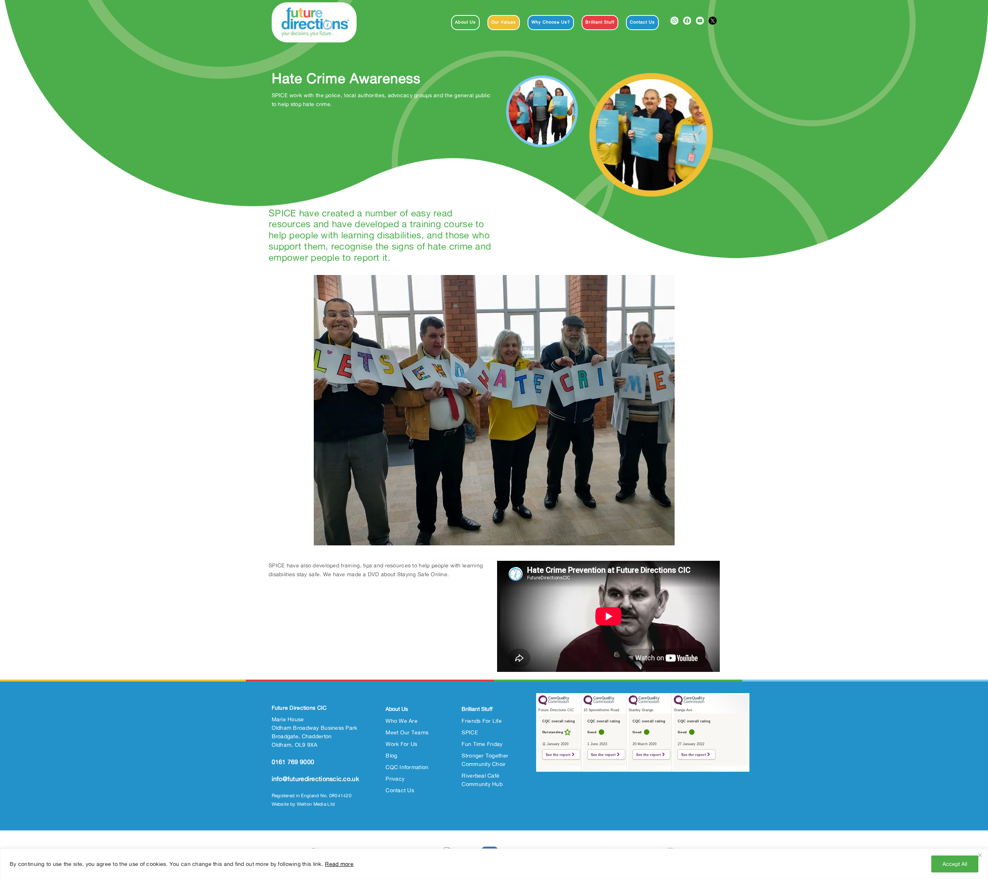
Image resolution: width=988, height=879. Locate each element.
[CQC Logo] (553, 703)
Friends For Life (481, 720)
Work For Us (401, 744)
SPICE (470, 732)
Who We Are (402, 720)
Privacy (395, 778)
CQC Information (407, 767)
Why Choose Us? (550, 22)
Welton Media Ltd (316, 804)
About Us (465, 22)
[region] (494, 864)
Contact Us (642, 22)
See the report (558, 754)
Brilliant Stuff (599, 22)
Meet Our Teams (407, 732)
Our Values (503, 22)
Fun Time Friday (482, 744)
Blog (391, 755)
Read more (339, 863)
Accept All (954, 863)
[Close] (980, 855)
